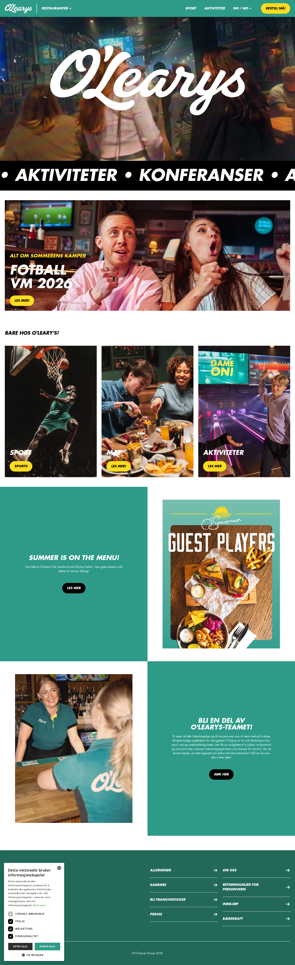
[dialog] (34, 912)
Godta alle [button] (47, 946)
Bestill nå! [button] (275, 8)
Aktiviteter (214, 8)
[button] (57, 8)
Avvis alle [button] (20, 946)
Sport (190, 8)
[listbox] (59, 868)
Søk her (221, 774)
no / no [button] (240, 8)
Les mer (74, 588)
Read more (39, 905)
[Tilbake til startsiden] (18, 8)
